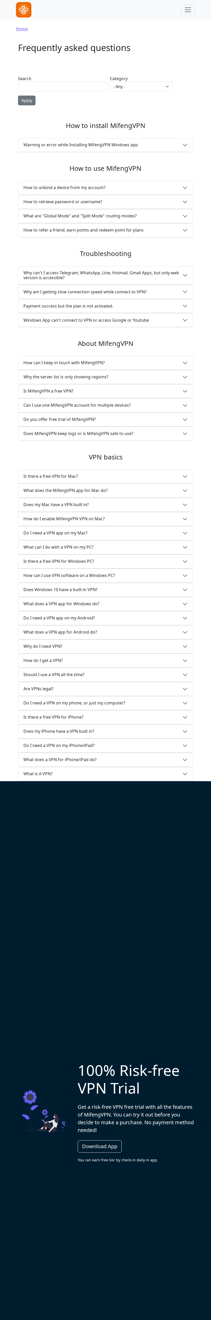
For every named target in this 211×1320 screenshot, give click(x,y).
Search (24, 78)
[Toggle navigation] (188, 10)
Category (119, 78)
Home (22, 29)
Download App (99, 1146)
